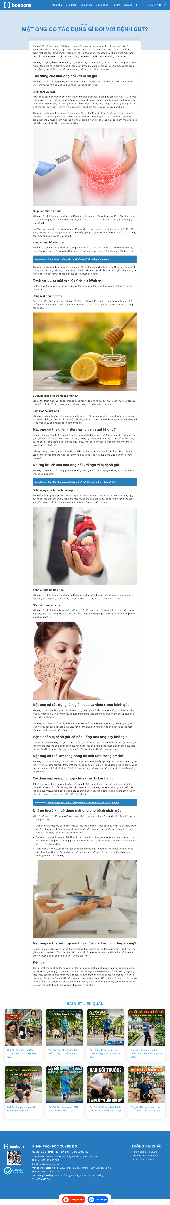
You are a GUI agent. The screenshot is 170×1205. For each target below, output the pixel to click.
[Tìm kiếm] (137, 5)
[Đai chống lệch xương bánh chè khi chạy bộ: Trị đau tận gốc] (105, 1027)
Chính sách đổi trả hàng (145, 1152)
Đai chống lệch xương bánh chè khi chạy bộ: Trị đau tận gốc (105, 1053)
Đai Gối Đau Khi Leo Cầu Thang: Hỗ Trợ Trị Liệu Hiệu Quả (22, 1053)
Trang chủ (56, 5)
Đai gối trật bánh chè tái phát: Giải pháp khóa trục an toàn (146, 1053)
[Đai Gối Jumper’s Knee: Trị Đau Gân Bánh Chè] (23, 1084)
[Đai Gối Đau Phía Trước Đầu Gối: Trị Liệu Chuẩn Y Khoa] (64, 1027)
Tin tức (116, 5)
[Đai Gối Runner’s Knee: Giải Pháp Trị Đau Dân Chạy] (64, 1084)
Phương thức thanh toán (145, 1155)
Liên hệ (128, 5)
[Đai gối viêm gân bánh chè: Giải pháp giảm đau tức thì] (146, 1084)
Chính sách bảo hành (143, 1159)
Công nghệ (102, 5)
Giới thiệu (71, 5)
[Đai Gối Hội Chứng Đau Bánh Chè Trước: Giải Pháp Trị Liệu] (105, 1084)
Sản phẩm (86, 5)
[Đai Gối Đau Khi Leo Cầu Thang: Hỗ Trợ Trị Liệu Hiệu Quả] (23, 1027)
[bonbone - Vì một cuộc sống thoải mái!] (18, 5)
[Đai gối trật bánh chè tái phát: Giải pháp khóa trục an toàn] (146, 1027)
